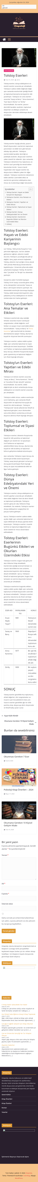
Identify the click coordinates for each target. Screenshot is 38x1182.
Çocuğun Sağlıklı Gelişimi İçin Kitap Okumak (17, 1024)
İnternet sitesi (7, 904)
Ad (3, 883)
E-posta (5, 894)
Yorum (5, 855)
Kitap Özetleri (7, 1103)
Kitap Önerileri (9, 70)
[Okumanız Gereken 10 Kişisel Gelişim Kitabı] (19, 803)
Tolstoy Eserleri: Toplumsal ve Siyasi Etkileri (19, 208)
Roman (4, 1108)
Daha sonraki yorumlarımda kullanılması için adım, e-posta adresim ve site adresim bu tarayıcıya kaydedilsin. (18, 921)
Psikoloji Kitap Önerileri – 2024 (18, 789)
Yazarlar (4, 1112)
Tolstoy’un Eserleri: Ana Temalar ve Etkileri (19, 198)
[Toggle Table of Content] (29, 189)
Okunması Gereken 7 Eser (16, 756)
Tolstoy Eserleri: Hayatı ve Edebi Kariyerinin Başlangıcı (18, 193)
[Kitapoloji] (4, 39)
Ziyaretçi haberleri (8, 1045)
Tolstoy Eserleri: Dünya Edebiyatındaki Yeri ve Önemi (17, 213)
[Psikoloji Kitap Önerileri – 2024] (19, 770)
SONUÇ (9, 224)
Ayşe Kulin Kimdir (11, 716)
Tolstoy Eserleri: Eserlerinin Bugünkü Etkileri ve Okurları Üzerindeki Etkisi (16, 219)
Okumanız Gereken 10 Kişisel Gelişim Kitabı (19, 722)
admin (18, 80)
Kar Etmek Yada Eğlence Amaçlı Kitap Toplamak (18, 1014)
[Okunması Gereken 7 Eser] (19, 737)
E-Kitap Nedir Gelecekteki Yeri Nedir (14, 1005)
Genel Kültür (6, 1095)
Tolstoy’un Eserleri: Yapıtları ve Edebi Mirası (17, 203)
